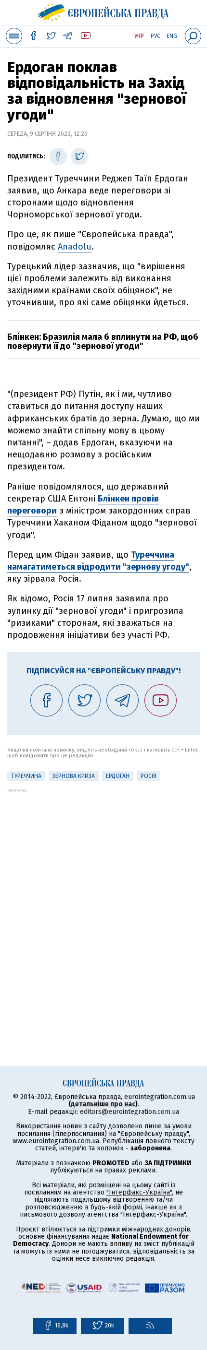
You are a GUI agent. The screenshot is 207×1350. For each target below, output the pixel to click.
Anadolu (74, 246)
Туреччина (26, 776)
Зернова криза (73, 776)
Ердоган (117, 776)
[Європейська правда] (104, 11)
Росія (148, 776)
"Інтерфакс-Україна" (139, 1192)
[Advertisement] (103, 896)
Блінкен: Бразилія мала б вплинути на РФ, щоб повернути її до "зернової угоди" (102, 342)
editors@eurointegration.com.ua (129, 1112)
